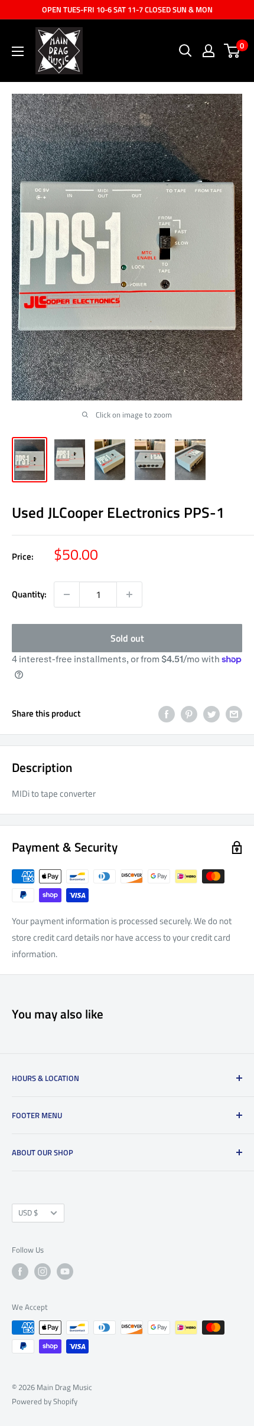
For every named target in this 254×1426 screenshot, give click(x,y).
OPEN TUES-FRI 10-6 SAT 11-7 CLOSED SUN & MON (127, 9)
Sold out (127, 638)
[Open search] (185, 50)
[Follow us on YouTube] (65, 1271)
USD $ (28, 1212)
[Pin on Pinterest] (189, 713)
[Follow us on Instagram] (42, 1271)
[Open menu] (18, 51)
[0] (232, 51)
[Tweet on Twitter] (211, 713)
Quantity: (29, 594)
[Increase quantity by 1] (129, 594)
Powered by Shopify (44, 1401)
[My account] (208, 50)
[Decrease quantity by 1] (66, 594)
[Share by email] (234, 713)
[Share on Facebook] (166, 713)
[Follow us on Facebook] (20, 1271)
